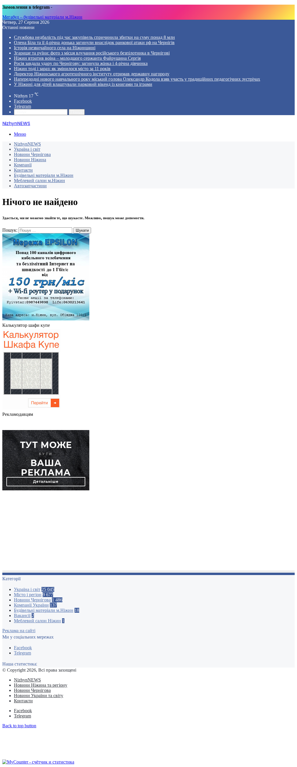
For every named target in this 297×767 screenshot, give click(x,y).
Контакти (23, 170)
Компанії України (31, 605)
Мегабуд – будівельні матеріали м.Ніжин (42, 16)
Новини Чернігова (32, 154)
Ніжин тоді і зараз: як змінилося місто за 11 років (62, 68)
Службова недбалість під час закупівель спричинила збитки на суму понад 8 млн (94, 37)
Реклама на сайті (18, 630)
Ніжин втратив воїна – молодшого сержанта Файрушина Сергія (77, 58)
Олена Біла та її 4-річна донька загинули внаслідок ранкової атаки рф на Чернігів (94, 42)
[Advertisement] (148, 532)
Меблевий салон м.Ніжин (39, 180)
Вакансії (22, 615)
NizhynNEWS (27, 144)
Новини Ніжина (30, 159)
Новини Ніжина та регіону (40, 685)
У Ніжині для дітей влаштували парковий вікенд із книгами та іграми (83, 84)
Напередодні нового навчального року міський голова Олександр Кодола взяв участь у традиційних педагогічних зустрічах (137, 79)
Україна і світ (27, 149)
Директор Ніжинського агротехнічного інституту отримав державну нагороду (91, 73)
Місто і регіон (27, 594)
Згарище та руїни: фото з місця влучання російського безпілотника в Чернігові (92, 52)
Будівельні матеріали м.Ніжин (43, 175)
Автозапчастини (30, 185)
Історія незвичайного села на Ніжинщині (54, 47)
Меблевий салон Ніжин (37, 620)
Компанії (23, 164)
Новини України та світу (38, 695)
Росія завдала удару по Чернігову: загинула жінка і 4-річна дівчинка (81, 63)
